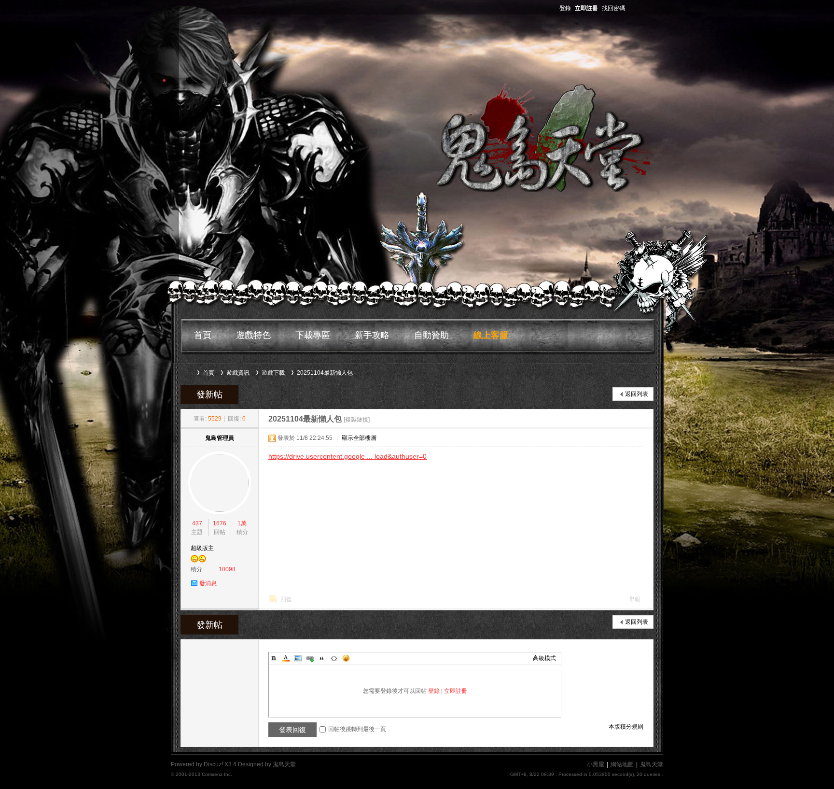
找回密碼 (613, 8)
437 (197, 523)
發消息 (208, 583)
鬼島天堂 (189, 372)
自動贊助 (431, 335)
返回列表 (636, 394)
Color (286, 658)
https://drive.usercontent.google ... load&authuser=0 (347, 456)
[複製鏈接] (357, 419)
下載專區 (312, 335)
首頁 (202, 335)
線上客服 (490, 335)
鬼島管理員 (219, 438)
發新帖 (209, 394)
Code (334, 658)
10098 (227, 569)
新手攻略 (372, 335)
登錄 (565, 8)
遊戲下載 (273, 372)
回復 (286, 599)
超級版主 (202, 548)
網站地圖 (622, 764)
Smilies (346, 658)
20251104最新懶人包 (325, 372)
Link (310, 658)
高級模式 (544, 658)
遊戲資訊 (238, 372)
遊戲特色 (253, 335)
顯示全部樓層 (359, 438)
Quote (322, 658)
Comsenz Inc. (217, 774)
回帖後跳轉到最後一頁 (357, 729)
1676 (219, 523)
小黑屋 (595, 764)
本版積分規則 (626, 726)
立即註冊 (586, 8)
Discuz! (213, 764)
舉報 (634, 599)
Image (298, 658)
